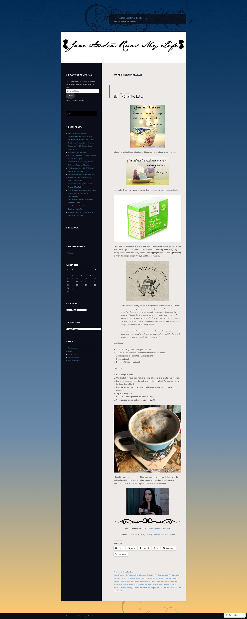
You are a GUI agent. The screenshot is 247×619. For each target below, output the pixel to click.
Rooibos (130, 584)
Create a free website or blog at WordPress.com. (82, 616)
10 (72, 279)
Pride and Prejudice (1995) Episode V (81, 184)
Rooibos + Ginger (170, 584)
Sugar (153, 588)
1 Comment (118, 591)
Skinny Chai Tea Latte (129, 96)
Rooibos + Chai (158, 584)
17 (72, 282)
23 (68, 285)
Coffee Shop (140, 578)
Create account (73, 348)
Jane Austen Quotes (127, 581)
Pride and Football (74, 187)
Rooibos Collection (120, 588)
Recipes (123, 572)
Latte (137, 581)
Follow (70, 96)
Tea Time (130, 572)
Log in (70, 351)
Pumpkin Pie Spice (120, 584)
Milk (176, 581)
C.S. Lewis (142, 575)
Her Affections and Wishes (77, 133)
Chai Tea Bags (170, 575)
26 (81, 285)
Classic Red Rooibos (128, 578)
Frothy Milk (168, 578)
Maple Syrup (169, 581)
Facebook (73, 228)
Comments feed (73, 357)
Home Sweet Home (75, 181)
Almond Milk (123, 575)
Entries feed (72, 354)
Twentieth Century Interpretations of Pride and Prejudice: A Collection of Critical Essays (82, 193)
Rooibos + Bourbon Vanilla (143, 584)
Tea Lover (170, 588)
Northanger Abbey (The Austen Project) (81, 174)
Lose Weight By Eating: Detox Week (152, 581)
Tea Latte (163, 588)
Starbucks (147, 588)
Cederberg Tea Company (155, 575)
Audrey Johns (133, 575)
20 (86, 282)
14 (90, 279)
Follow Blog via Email (80, 75)
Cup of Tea (159, 578)
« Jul (67, 291)
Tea (157, 588)
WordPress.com (73, 360)
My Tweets (69, 253)
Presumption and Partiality (77, 152)
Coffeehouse (150, 578)
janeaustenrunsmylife (131, 17)
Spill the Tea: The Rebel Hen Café (79, 177)
